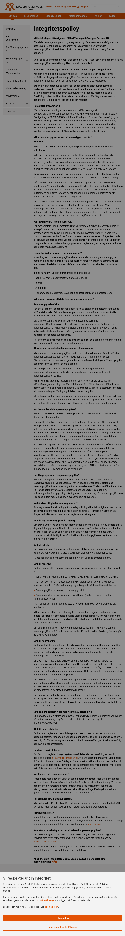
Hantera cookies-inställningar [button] (63, 927)
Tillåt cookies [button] (62, 918)
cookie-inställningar (45, 900)
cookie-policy (51, 906)
